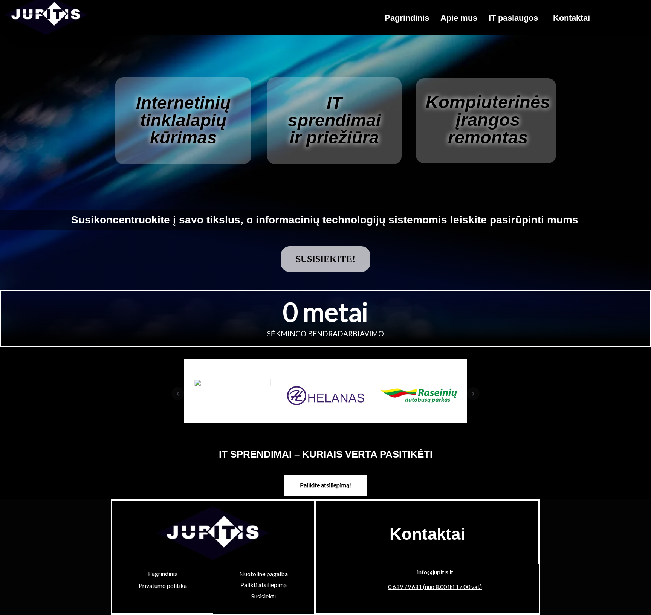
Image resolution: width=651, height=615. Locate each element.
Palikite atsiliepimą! (325, 484)
